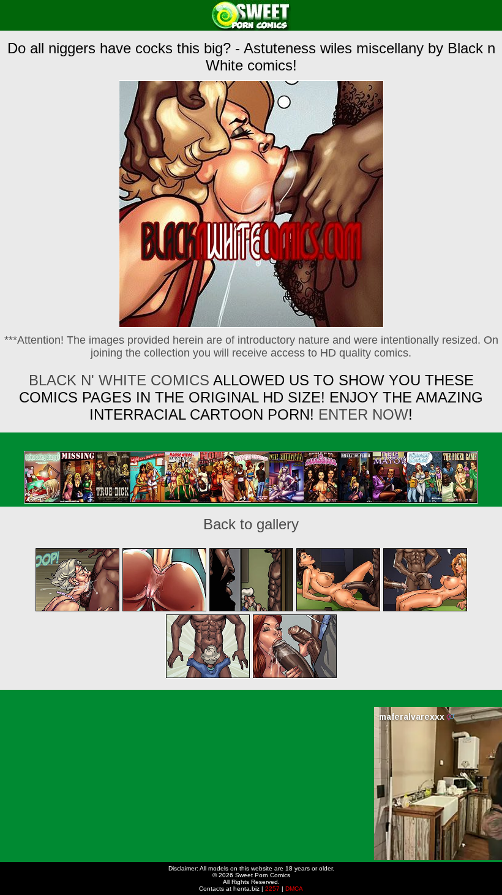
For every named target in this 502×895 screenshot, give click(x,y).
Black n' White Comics (119, 380)
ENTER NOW (361, 414)
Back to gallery (251, 524)
